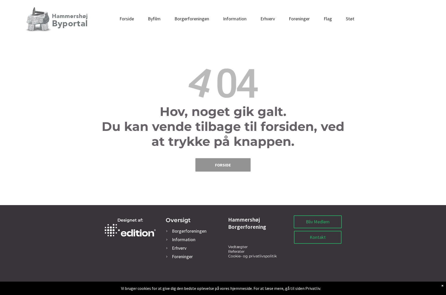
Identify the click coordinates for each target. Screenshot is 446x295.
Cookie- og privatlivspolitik (252, 256)
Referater (236, 251)
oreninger (182, 256)
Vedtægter (238, 247)
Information (183, 239)
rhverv (179, 248)
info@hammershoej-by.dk (251, 237)
